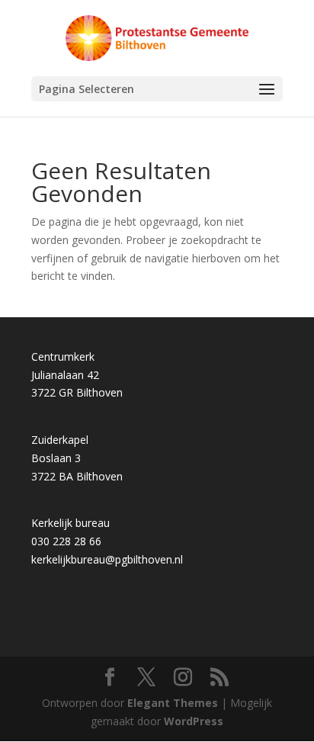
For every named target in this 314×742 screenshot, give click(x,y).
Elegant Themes (172, 702)
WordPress (193, 721)
